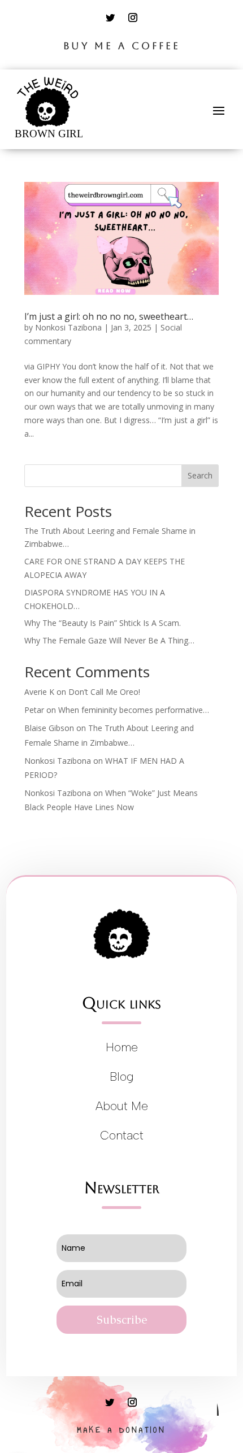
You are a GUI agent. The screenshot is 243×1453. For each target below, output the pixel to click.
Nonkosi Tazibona (68, 327)
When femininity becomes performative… (133, 709)
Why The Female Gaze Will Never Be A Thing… (109, 640)
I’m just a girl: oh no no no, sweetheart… (108, 316)
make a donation (121, 1430)
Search (200, 475)
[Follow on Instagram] (133, 17)
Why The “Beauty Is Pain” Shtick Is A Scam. (102, 622)
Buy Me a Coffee (121, 45)
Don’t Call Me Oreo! (104, 691)
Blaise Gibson (49, 728)
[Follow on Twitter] (110, 17)
